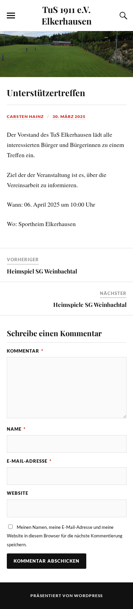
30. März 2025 (69, 116)
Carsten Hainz (25, 116)
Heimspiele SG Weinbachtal (90, 304)
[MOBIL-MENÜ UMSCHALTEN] (11, 15)
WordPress (88, 595)
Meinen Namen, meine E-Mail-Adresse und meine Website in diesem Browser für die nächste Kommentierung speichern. (64, 535)
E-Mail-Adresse (29, 461)
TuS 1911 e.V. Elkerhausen (67, 15)
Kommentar (25, 351)
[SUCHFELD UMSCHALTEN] (122, 15)
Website (17, 493)
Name (16, 429)
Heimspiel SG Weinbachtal (42, 271)
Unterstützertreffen (46, 92)
